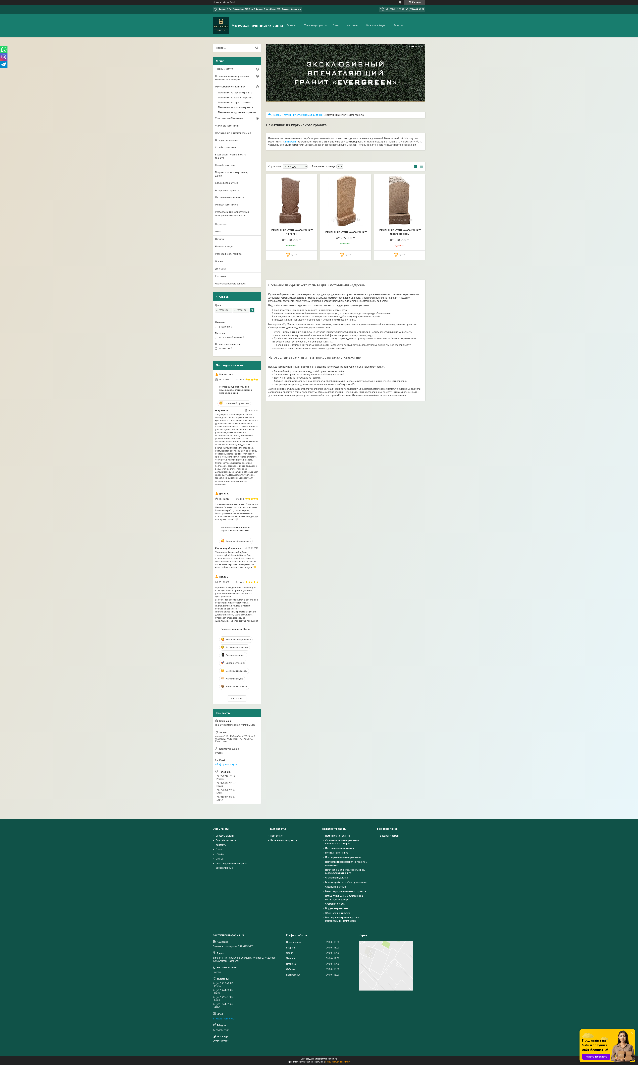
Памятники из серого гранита (234, 102)
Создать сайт (219, 2)
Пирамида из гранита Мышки (236, 629)
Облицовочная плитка (337, 913)
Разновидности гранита (228, 254)
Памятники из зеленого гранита (235, 97)
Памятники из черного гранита (235, 92)
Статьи (219, 858)
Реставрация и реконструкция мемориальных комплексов (232, 214)
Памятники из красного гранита (235, 107)
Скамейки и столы (225, 165)
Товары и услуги (313, 25)
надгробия (291, 141)
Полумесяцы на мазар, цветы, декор (231, 174)
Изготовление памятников (229, 197)
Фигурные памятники (227, 125)
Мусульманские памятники (308, 115)
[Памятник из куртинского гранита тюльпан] (291, 200)
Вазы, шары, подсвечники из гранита (230, 156)
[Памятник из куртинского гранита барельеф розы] (399, 200)
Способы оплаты (225, 835)
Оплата (219, 261)
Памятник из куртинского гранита (345, 232)
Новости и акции (224, 246)
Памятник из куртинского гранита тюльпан (291, 231)
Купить (294, 254)
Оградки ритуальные (226, 140)
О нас (335, 25)
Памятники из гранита (337, 835)
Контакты (352, 25)
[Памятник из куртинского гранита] (345, 200)
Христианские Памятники (229, 118)
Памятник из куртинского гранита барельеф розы (399, 231)
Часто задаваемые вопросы (230, 283)
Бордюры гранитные (226, 183)
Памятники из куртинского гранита (237, 112)
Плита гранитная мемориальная (233, 133)
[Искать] (257, 48)
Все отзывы (237, 698)
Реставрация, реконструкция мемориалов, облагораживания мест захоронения (235, 390)
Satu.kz (333, 1059)
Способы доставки (226, 840)
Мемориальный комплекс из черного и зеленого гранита (235, 529)
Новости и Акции (375, 25)
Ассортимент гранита (227, 190)
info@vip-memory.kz (226, 764)
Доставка (220, 268)
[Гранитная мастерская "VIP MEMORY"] (221, 25)
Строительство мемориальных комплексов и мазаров (232, 78)
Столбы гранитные (225, 147)
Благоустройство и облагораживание (346, 882)
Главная (291, 25)
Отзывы (219, 239)
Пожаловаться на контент (337, 1062)
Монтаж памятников (226, 204)
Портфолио (221, 224)
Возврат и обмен (225, 867)
